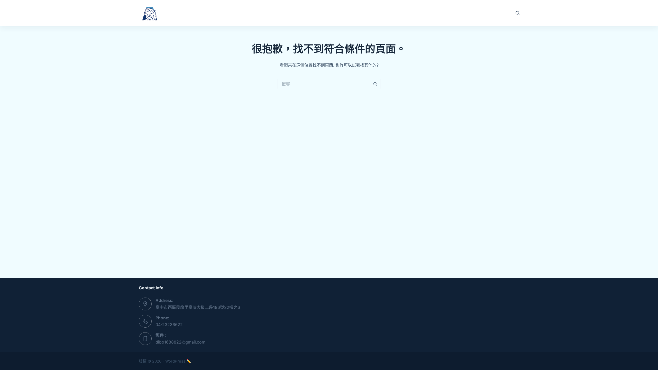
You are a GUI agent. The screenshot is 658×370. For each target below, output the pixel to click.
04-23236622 (169, 324)
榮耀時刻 (358, 12)
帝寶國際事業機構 (189, 12)
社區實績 (329, 12)
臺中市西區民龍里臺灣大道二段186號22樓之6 (198, 307)
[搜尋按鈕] (375, 84)
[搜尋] (517, 13)
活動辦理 (299, 12)
